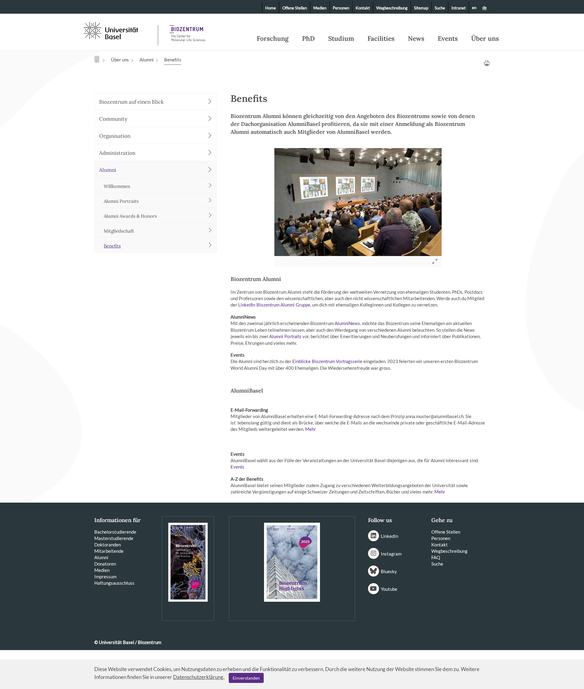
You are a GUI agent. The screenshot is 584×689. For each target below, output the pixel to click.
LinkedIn (389, 536)
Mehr (310, 429)
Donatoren (105, 563)
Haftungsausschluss (114, 583)
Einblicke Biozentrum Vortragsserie (327, 361)
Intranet (458, 7)
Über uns (485, 38)
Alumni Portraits (285, 336)
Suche (440, 7)
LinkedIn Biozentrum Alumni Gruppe (274, 305)
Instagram (391, 553)
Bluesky (389, 571)
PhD (308, 38)
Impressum (105, 576)
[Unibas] (120, 29)
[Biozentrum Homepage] (187, 30)
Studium (341, 38)
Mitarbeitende (108, 551)
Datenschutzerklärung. (198, 677)
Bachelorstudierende (115, 532)
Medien (319, 7)
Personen (341, 7)
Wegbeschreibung (392, 7)
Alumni (147, 59)
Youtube (389, 589)
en (474, 7)
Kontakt (363, 7)
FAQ (435, 557)
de (484, 8)
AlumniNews (347, 323)
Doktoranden (107, 544)
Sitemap (421, 7)
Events (448, 38)
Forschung (273, 38)
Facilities (381, 38)
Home (270, 7)
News (416, 38)
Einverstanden (246, 677)
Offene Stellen (294, 7)
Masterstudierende (113, 538)
